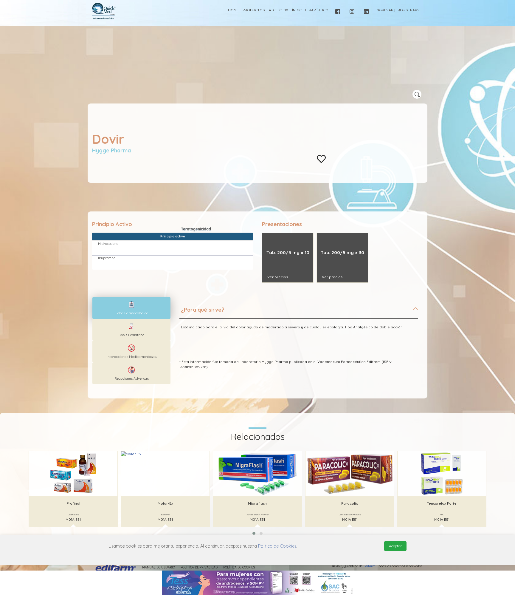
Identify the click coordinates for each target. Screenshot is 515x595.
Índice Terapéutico (310, 10)
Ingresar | (385, 10)
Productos (254, 10)
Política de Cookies (239, 567)
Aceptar (395, 546)
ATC (272, 10)
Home (233, 10)
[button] (254, 533)
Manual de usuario (158, 567)
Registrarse (410, 10)
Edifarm (370, 566)
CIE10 (283, 10)
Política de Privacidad (199, 567)
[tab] (298, 312)
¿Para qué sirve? (202, 309)
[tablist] (131, 308)
